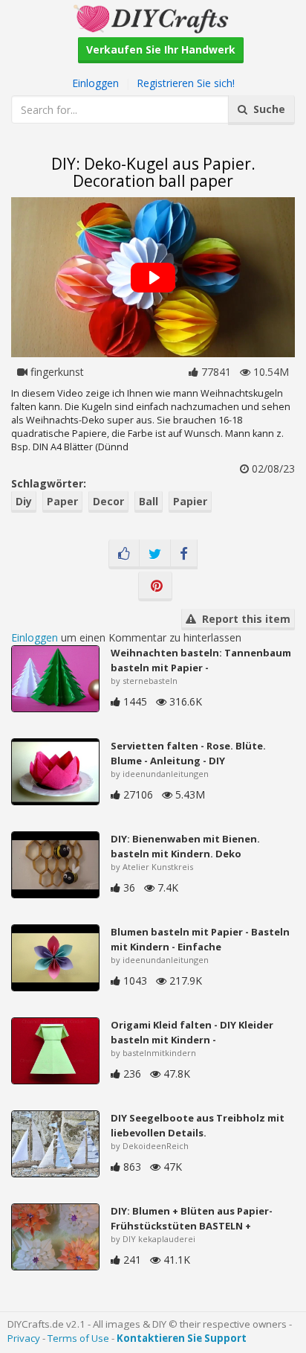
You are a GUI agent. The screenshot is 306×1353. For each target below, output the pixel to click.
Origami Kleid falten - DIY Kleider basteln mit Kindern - (192, 1032)
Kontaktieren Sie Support (182, 1338)
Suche (266, 109)
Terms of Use (78, 1338)
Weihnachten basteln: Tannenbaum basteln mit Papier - (201, 660)
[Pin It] (155, 586)
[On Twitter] (155, 554)
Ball (148, 501)
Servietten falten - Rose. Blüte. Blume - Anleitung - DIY (188, 753)
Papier (190, 501)
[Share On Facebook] (184, 554)
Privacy (23, 1338)
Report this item (243, 619)
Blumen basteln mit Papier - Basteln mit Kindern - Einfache (200, 939)
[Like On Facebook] (124, 554)
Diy (24, 501)
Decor (108, 501)
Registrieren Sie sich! (186, 83)
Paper (62, 501)
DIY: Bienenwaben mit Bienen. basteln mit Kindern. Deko (185, 846)
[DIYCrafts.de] (153, 17)
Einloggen (95, 83)
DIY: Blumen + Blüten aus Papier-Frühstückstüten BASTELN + (192, 1218)
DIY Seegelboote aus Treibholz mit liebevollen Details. (197, 1125)
